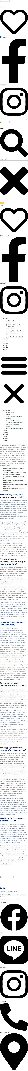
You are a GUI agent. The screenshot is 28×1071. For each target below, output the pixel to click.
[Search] (2, 203)
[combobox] (14, 159)
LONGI (5, 345)
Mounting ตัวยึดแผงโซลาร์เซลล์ (15, 331)
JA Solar (5, 343)
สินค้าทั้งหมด (6, 319)
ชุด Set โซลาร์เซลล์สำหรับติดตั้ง (14, 337)
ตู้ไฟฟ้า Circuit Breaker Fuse (14, 325)
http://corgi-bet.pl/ (5, 864)
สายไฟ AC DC (10, 327)
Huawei (5, 339)
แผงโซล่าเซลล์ (10, 321)
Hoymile (5, 341)
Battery (8, 335)
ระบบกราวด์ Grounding (12, 333)
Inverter (8, 323)
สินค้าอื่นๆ (5, 347)
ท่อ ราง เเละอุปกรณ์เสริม (12, 329)
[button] (14, 379)
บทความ (5, 349)
